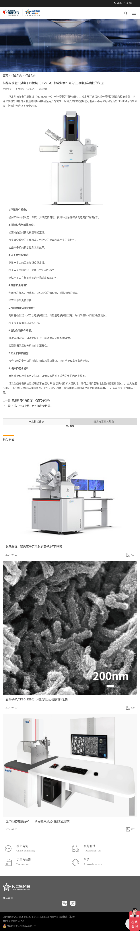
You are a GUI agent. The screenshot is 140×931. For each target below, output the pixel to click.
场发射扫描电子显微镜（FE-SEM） (28, 96)
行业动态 (16, 75)
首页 (5, 75)
